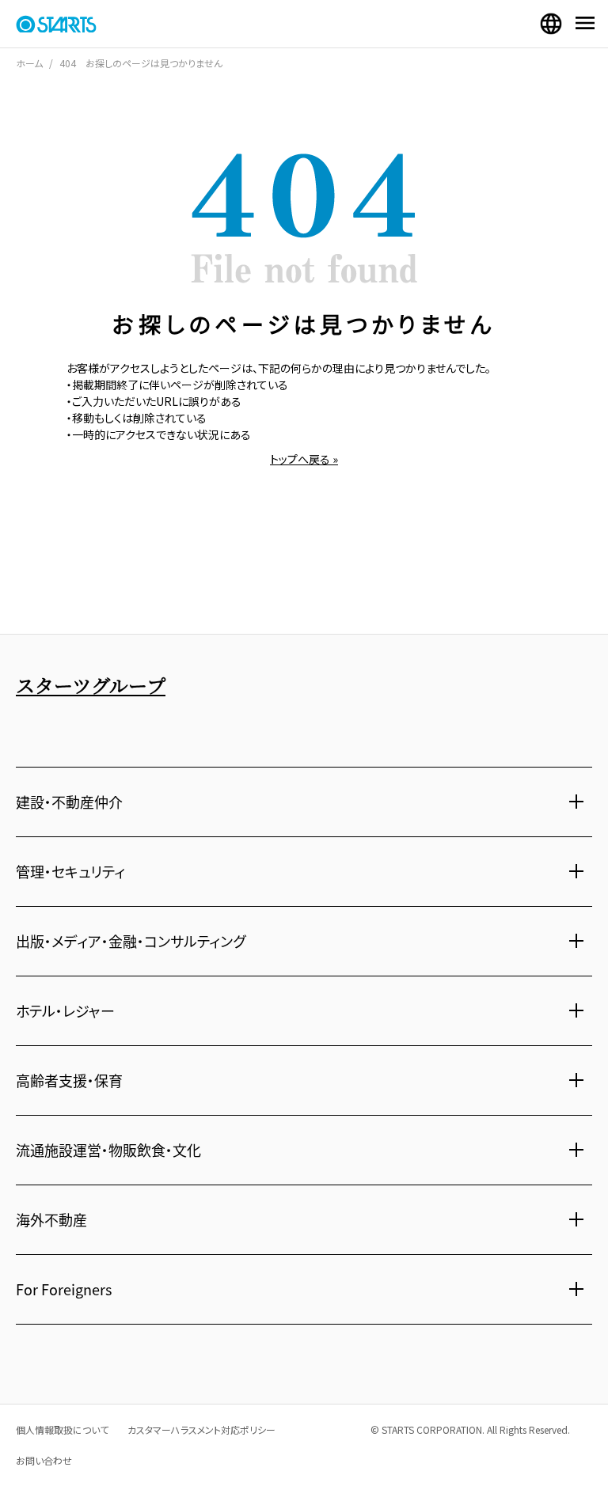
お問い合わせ (44, 1460)
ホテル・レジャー (65, 1010)
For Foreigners (64, 1289)
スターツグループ (90, 685)
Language (551, 24)
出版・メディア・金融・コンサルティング (130, 941)
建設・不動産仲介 (69, 801)
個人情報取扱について (62, 1429)
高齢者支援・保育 (69, 1080)
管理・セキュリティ (70, 871)
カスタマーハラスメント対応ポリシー (201, 1429)
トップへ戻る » (304, 459)
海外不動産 (51, 1219)
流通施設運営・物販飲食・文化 (108, 1149)
